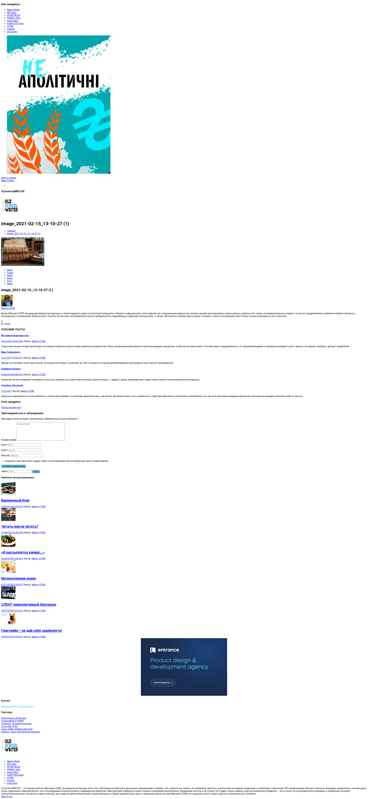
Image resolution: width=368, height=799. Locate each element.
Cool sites (12, 31)
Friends (11, 29)
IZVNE (10, 26)
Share (10, 270)
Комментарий (8, 439)
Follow (10, 180)
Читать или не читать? (19, 526)
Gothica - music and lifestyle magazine (20, 731)
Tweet (10, 272)
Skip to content (8, 178)
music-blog (12, 20)
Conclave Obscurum (12, 385)
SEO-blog (12, 12)
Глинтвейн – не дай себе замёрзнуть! (31, 631)
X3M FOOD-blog (15, 23)
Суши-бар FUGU (9, 726)
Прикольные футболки (13, 718)
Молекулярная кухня (18, 578)
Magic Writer (13, 9)
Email (4, 450)
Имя (4, 444)
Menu (4, 180)
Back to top (7, 796)
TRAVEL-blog (13, 18)
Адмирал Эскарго (11, 368)
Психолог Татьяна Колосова (16, 723)
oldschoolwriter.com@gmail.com (17, 706)
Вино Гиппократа (10, 352)
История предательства (14, 335)
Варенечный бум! (15, 500)
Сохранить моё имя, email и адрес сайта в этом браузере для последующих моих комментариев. (57, 461)
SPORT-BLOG (13, 15)
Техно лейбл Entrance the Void (16, 729)
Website (5, 455)
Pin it (9, 281)
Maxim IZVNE (8, 308)
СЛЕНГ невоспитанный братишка (28, 604)
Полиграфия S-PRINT (12, 721)
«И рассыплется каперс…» (23, 552)
